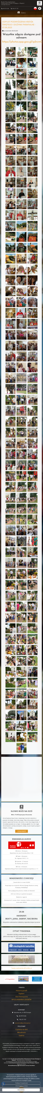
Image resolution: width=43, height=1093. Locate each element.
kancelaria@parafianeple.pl (22, 1023)
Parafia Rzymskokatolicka (12, 3)
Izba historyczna (21, 997)
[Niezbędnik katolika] (21, 947)
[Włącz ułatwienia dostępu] (40, 8)
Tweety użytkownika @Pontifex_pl (21, 968)
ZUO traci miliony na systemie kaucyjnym (21, 894)
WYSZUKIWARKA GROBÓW (21, 999)
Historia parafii (21, 991)
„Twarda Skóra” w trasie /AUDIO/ (21, 882)
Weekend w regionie (21, 897)
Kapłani (21, 993)
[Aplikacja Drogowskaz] (7, 979)
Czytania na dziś (22, 1029)
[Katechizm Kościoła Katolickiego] (35, 979)
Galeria (23, 13)
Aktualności (21, 1032)
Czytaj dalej (20, 831)
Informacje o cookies (21, 1086)
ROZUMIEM (21, 1090)
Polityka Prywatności (21, 1083)
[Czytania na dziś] (21, 959)
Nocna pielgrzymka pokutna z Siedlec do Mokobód (21, 890)
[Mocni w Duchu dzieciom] (21, 979)
